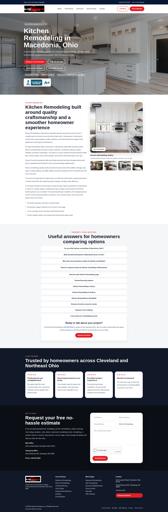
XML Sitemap (90, 494)
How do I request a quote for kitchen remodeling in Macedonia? (84, 267)
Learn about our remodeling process (84, 316)
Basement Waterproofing (94, 486)
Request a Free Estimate (35, 62)
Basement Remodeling (93, 480)
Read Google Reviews (34, 68)
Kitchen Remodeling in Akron (84, 286)
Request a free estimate (84, 310)
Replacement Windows (63, 491)
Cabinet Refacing (61, 486)
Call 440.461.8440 (124, 2)
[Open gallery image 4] (124, 165)
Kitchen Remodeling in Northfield (84, 298)
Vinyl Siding (59, 488)
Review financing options (84, 280)
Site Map (89, 491)
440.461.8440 (68, 327)
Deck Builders (60, 497)
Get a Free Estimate (138, 2)
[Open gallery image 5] (138, 165)
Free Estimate (137, 9)
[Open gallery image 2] (96, 165)
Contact (102, 9)
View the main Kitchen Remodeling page (84, 274)
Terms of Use (139, 508)
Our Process (69, 9)
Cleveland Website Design (33, 509)
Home (59, 9)
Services (80, 9)
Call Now (122, 9)
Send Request (100, 458)
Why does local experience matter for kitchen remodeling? (84, 261)
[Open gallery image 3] (110, 165)
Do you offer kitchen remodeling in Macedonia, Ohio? (84, 248)
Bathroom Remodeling (63, 480)
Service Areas (91, 9)
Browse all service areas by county (84, 304)
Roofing (58, 494)
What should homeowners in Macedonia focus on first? (84, 255)
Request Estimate (84, 335)
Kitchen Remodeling (62, 483)
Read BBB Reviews (56, 68)
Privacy (131, 508)
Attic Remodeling (91, 483)
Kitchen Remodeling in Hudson (84, 292)
